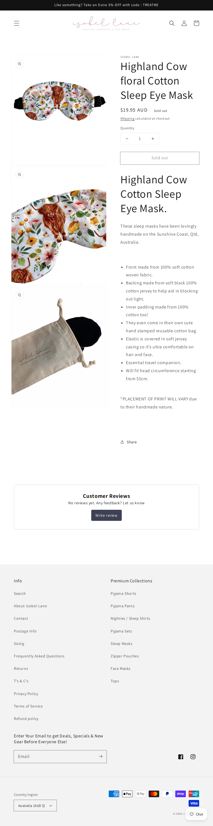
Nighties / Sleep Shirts (130, 618)
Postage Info (25, 631)
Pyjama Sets (121, 631)
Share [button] (132, 441)
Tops (115, 680)
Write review (106, 515)
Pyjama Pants (123, 605)
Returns (21, 668)
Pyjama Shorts (123, 593)
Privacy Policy (26, 693)
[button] (17, 23)
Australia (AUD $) (31, 805)
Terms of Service (28, 706)
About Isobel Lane (30, 605)
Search (20, 593)
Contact (21, 618)
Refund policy (26, 718)
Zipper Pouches (125, 655)
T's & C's (21, 680)
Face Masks (121, 668)
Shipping (127, 118)
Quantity (127, 128)
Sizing (19, 643)
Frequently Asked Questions (39, 655)
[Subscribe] (100, 756)
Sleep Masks (122, 643)
